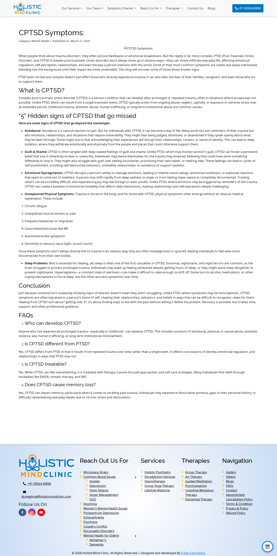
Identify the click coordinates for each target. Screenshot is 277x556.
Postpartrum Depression (101, 513)
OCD (93, 499)
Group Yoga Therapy (159, 486)
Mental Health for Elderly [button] (101, 535)
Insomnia (90, 504)
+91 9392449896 (249, 8)
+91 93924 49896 (39, 484)
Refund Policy (235, 513)
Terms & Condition (239, 504)
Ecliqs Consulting (193, 553)
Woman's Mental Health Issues (105, 508)
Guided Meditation (198, 481)
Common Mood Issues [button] (99, 477)
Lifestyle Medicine (157, 490)
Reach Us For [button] (149, 8)
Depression (98, 486)
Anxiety (95, 481)
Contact (231, 490)
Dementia (96, 544)
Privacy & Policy (237, 508)
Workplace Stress (95, 472)
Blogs (212, 8)
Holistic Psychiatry (158, 472)
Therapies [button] (173, 8)
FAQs (229, 486)
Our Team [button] (93, 8)
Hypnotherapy (155, 481)
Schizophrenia (93, 517)
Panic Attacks (99, 490)
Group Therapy (196, 472)
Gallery (231, 472)
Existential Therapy (198, 499)
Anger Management (104, 495)
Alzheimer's (98, 540)
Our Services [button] (71, 8)
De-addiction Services (160, 477)
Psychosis (90, 522)
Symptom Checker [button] (120, 8)
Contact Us (195, 8)
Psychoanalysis (196, 486)
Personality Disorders (98, 531)
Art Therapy (193, 477)
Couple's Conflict (95, 526)
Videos (231, 477)
